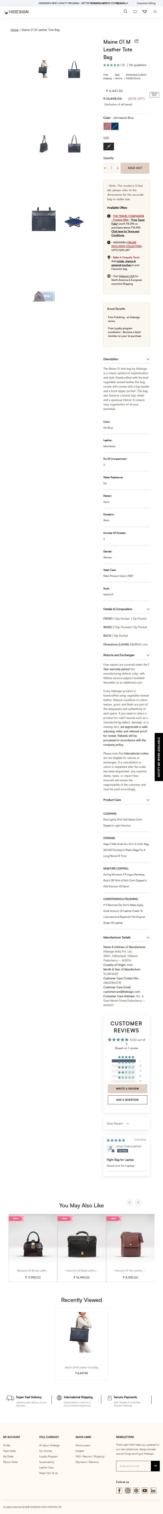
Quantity (108, 158)
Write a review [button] (127, 1088)
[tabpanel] (32, 1248)
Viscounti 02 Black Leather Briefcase (87, 1270)
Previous (130, 1203)
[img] (116, 1140)
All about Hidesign (49, 1445)
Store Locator (83, 1445)
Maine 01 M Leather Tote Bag (41, 30)
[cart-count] (144, 11)
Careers (80, 1451)
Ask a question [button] (127, 1100)
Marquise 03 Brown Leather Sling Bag (38, 1270)
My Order (8, 1456)
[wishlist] (135, 12)
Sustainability (46, 1462)
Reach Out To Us (48, 1473)
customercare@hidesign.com (121, 992)
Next (138, 1203)
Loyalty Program (48, 1456)
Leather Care (46, 1467)
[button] (111, 65)
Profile (6, 1445)
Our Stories (45, 1451)
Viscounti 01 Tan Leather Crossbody (135, 1270)
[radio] (107, 126)
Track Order (9, 1451)
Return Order (10, 1462)
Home (14, 30)
